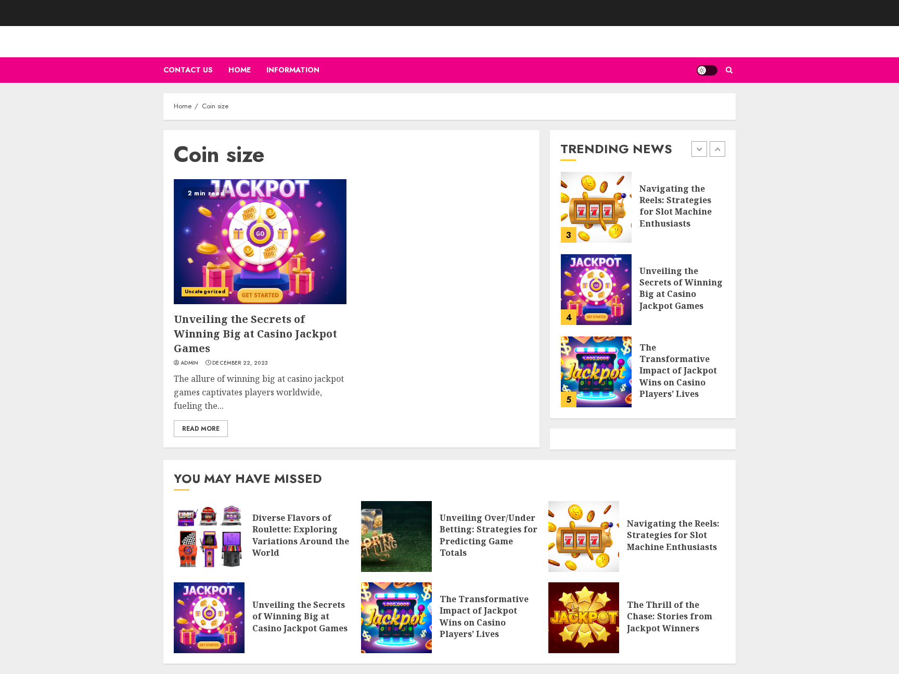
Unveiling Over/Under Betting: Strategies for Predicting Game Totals (488, 535)
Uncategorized (205, 291)
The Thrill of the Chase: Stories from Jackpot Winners (669, 616)
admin (190, 363)
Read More (201, 428)
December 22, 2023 (240, 363)
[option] (642, 212)
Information (292, 70)
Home (239, 70)
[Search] (729, 70)
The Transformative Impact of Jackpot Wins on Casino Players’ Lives (678, 371)
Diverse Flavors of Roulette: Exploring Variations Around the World (300, 535)
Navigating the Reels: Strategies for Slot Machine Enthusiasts (675, 206)
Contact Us (188, 70)
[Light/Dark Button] (707, 70)
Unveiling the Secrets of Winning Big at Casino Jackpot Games (255, 333)
